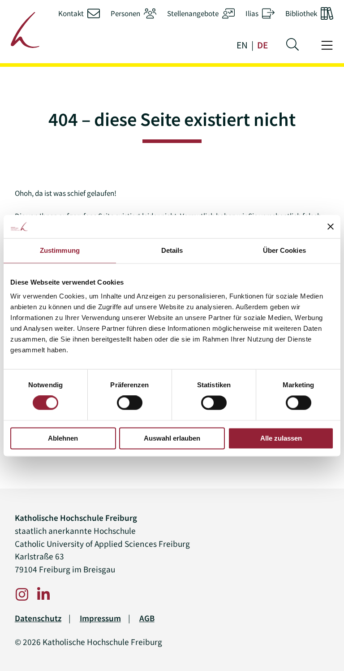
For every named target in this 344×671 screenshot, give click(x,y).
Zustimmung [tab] (60, 250)
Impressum (100, 618)
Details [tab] (172, 250)
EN (242, 45)
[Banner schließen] (330, 226)
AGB (147, 618)
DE (262, 45)
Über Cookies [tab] (284, 250)
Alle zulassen (281, 438)
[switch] (129, 403)
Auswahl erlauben (172, 438)
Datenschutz (38, 618)
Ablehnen (63, 438)
